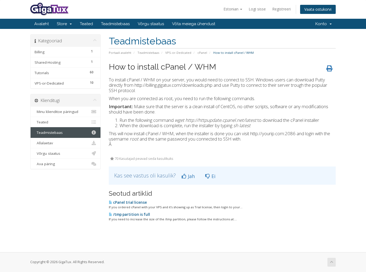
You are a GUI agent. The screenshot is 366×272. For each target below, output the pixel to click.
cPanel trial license (129, 202)
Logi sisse (257, 9)
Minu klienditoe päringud (56, 111)
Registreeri (281, 9)
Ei (212, 176)
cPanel (202, 53)
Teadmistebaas (115, 23)
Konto (322, 23)
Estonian (231, 9)
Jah (190, 176)
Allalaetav (44, 143)
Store (63, 23)
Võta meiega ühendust (193, 23)
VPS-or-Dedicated (178, 53)
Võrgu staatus (151, 23)
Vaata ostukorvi (317, 9)
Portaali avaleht (120, 53)
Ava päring (45, 163)
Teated (86, 23)
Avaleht (41, 23)
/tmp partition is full (131, 214)
